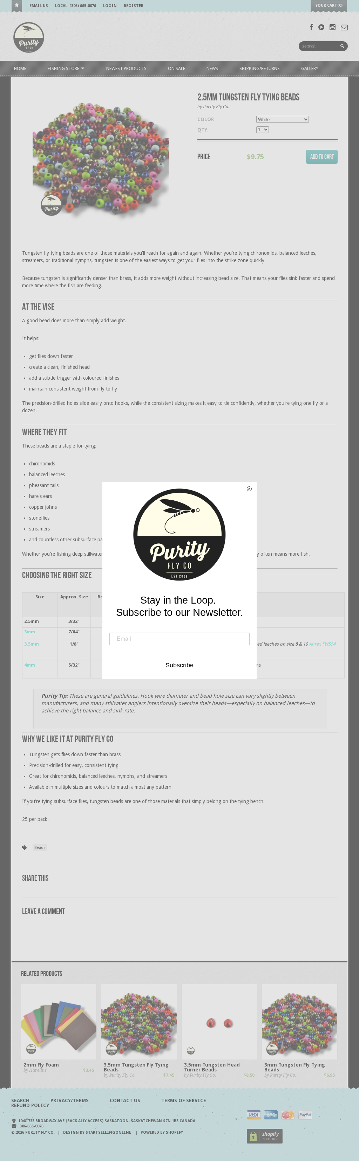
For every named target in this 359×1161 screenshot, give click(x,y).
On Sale (176, 68)
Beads (40, 847)
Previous (27, 162)
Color (205, 119)
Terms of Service (183, 1100)
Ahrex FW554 (322, 644)
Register (133, 5)
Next (175, 162)
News (212, 68)
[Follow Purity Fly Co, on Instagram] (333, 27)
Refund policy (30, 1105)
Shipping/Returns (259, 68)
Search (20, 1100)
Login (110, 5)
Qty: (203, 129)
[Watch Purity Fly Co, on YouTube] (321, 27)
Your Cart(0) (329, 5)
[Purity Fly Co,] (28, 37)
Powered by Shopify (162, 1132)
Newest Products (126, 68)
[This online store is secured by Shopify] (265, 1142)
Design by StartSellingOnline (97, 1132)
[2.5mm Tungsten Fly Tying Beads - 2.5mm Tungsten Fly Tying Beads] (101, 155)
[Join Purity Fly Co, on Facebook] (311, 27)
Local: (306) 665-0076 (75, 5)
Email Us (38, 5)
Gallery (309, 68)
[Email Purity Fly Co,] (344, 27)
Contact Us (125, 1100)
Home (16, 6)
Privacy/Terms (69, 1100)
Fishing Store (64, 68)
